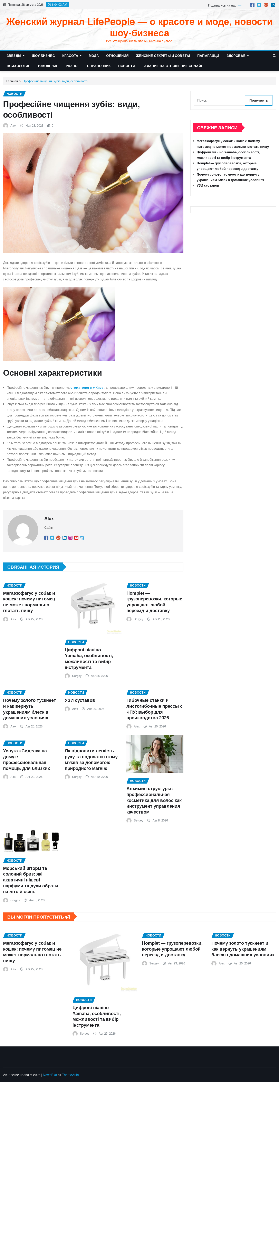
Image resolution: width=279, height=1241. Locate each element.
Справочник (99, 65)
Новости (126, 65)
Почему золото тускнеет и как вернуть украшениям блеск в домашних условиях (29, 709)
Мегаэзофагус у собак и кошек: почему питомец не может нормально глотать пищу (29, 602)
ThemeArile (70, 1074)
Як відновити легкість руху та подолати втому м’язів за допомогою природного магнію (91, 759)
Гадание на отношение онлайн (173, 65)
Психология (19, 65)
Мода (94, 55)
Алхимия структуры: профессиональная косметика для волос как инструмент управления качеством (154, 800)
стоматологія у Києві (87, 387)
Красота (70, 55)
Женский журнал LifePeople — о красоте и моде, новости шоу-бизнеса (139, 26)
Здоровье (236, 55)
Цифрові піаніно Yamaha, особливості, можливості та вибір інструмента (89, 658)
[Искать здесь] (274, 55)
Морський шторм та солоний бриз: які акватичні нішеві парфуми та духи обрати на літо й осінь (30, 879)
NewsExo (50, 1074)
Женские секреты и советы (163, 55)
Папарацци (208, 55)
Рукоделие (48, 65)
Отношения (117, 55)
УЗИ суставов (80, 700)
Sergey (77, 675)
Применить (258, 100)
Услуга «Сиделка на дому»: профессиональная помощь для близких (26, 759)
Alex (13, 125)
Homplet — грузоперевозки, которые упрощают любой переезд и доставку (154, 602)
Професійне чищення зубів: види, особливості (55, 81)
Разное (73, 65)
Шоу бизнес (43, 55)
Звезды (14, 55)
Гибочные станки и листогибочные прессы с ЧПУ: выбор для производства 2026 (154, 709)
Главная (12, 81)
